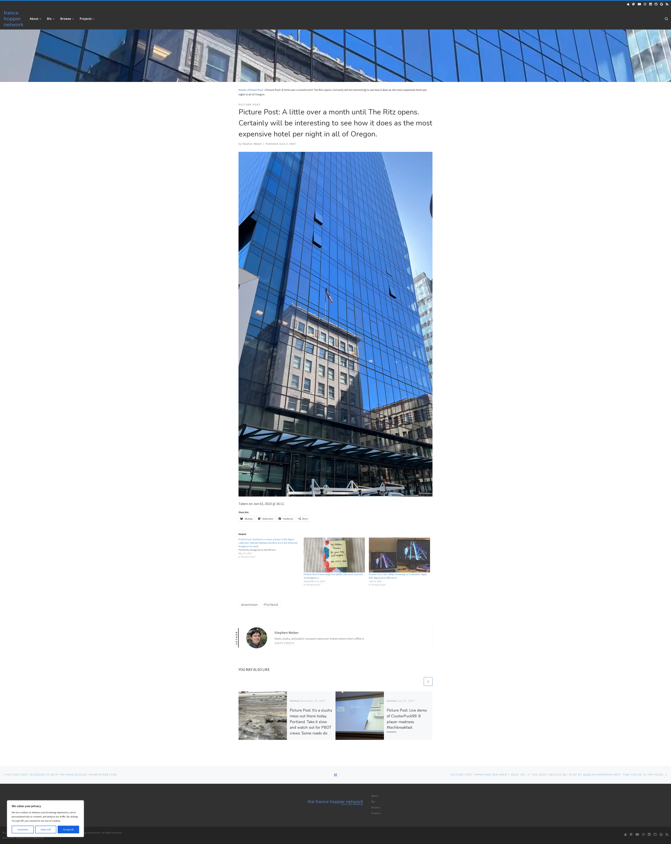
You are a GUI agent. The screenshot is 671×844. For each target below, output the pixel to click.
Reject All (46, 829)
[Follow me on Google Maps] (661, 4)
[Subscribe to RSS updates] (667, 4)
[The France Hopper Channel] (639, 4)
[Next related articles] (428, 681)
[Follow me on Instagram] (645, 4)
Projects (376, 813)
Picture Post (255, 90)
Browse (375, 807)
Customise (22, 829)
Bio (373, 801)
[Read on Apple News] (628, 4)
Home (242, 90)
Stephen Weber (252, 143)
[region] (45, 818)
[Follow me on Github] (656, 4)
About (374, 796)
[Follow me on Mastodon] (633, 4)
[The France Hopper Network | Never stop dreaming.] (13, 17)
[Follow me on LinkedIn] (650, 4)
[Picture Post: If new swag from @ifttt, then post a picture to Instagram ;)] (334, 555)
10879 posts (284, 643)
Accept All (68, 829)
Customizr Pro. (37, 838)
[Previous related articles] (418, 681)
